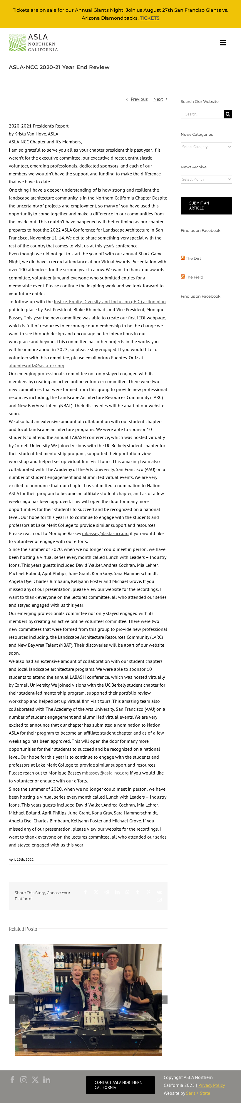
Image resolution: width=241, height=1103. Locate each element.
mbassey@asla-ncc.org (105, 533)
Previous (139, 99)
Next (158, 99)
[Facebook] (12, 1079)
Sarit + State (198, 1093)
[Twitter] (35, 1079)
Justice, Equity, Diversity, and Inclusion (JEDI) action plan (110, 301)
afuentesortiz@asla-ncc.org (36, 365)
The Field (194, 277)
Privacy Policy (211, 1085)
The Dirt (193, 258)
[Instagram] (23, 1079)
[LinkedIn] (46, 1079)
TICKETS (150, 18)
